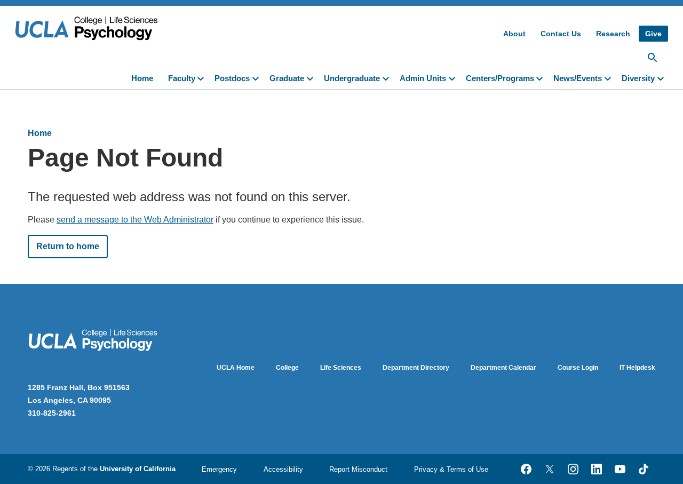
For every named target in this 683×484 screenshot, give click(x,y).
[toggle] (202, 77)
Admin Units (423, 78)
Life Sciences (340, 367)
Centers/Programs (500, 78)
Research (613, 33)
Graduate (286, 78)
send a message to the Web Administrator (135, 219)
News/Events (577, 78)
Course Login (578, 367)
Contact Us (561, 33)
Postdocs (232, 78)
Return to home (67, 246)
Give (653, 33)
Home (142, 78)
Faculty (181, 78)
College (287, 367)
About (514, 33)
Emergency (219, 469)
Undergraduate (352, 78)
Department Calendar (503, 367)
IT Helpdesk (637, 367)
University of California (138, 469)
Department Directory (416, 367)
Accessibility (283, 469)
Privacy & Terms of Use (451, 469)
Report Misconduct (358, 469)
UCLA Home (236, 367)
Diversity (638, 78)
